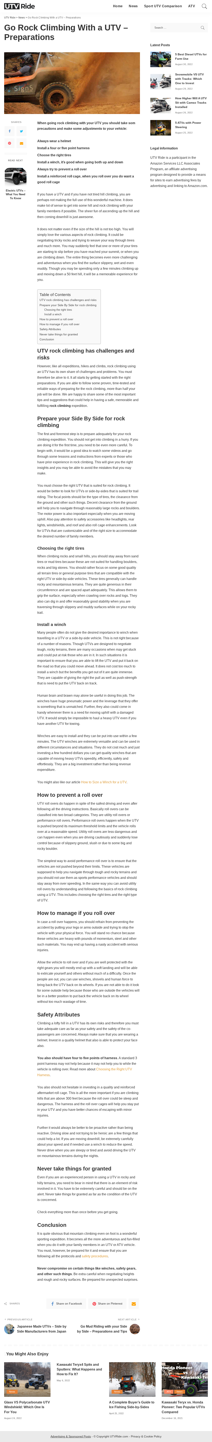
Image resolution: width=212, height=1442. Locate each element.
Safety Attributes (50, 329)
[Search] (204, 6)
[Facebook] (9, 131)
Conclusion (47, 339)
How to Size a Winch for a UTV (103, 782)
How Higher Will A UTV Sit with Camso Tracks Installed (191, 103)
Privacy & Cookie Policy (146, 1436)
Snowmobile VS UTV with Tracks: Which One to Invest (189, 79)
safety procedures (95, 1256)
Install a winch (52, 314)
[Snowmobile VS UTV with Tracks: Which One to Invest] (160, 81)
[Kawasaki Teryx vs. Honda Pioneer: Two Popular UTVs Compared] (185, 1379)
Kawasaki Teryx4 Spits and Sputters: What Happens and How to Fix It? (79, 1369)
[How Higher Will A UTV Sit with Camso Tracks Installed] (160, 105)
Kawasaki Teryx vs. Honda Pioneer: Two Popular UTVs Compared (183, 1407)
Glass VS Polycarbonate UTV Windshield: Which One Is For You (27, 1407)
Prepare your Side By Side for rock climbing (68, 305)
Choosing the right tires (58, 309)
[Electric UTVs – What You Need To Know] (15, 175)
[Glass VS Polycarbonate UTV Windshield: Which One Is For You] (27, 1379)
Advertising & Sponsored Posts (71, 1436)
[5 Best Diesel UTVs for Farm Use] (160, 59)
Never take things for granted (59, 334)
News (12, 1391)
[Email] (21, 143)
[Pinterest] (9, 143)
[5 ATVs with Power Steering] (160, 127)
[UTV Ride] (19, 6)
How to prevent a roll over (56, 319)
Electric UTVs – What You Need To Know (15, 194)
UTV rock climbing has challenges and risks (68, 300)
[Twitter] (21, 131)
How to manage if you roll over (60, 324)
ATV (169, 1391)
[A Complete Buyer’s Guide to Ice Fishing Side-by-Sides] (132, 1379)
